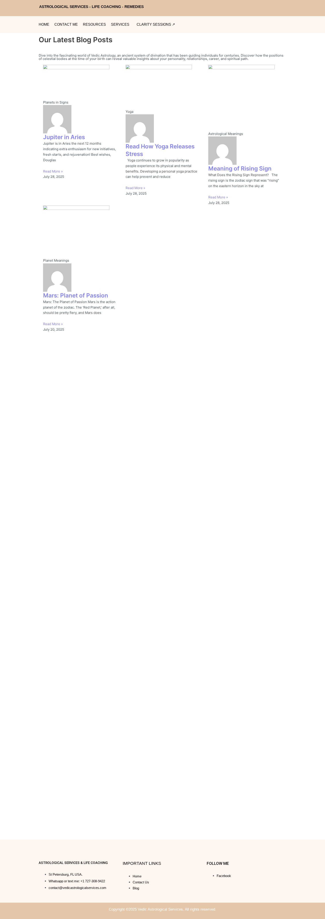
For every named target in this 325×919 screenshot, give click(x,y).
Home (44, 24)
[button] (121, 24)
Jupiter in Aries (64, 137)
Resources (94, 24)
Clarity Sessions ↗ (156, 24)
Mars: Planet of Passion (75, 295)
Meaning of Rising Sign (239, 168)
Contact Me (66, 24)
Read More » (53, 171)
